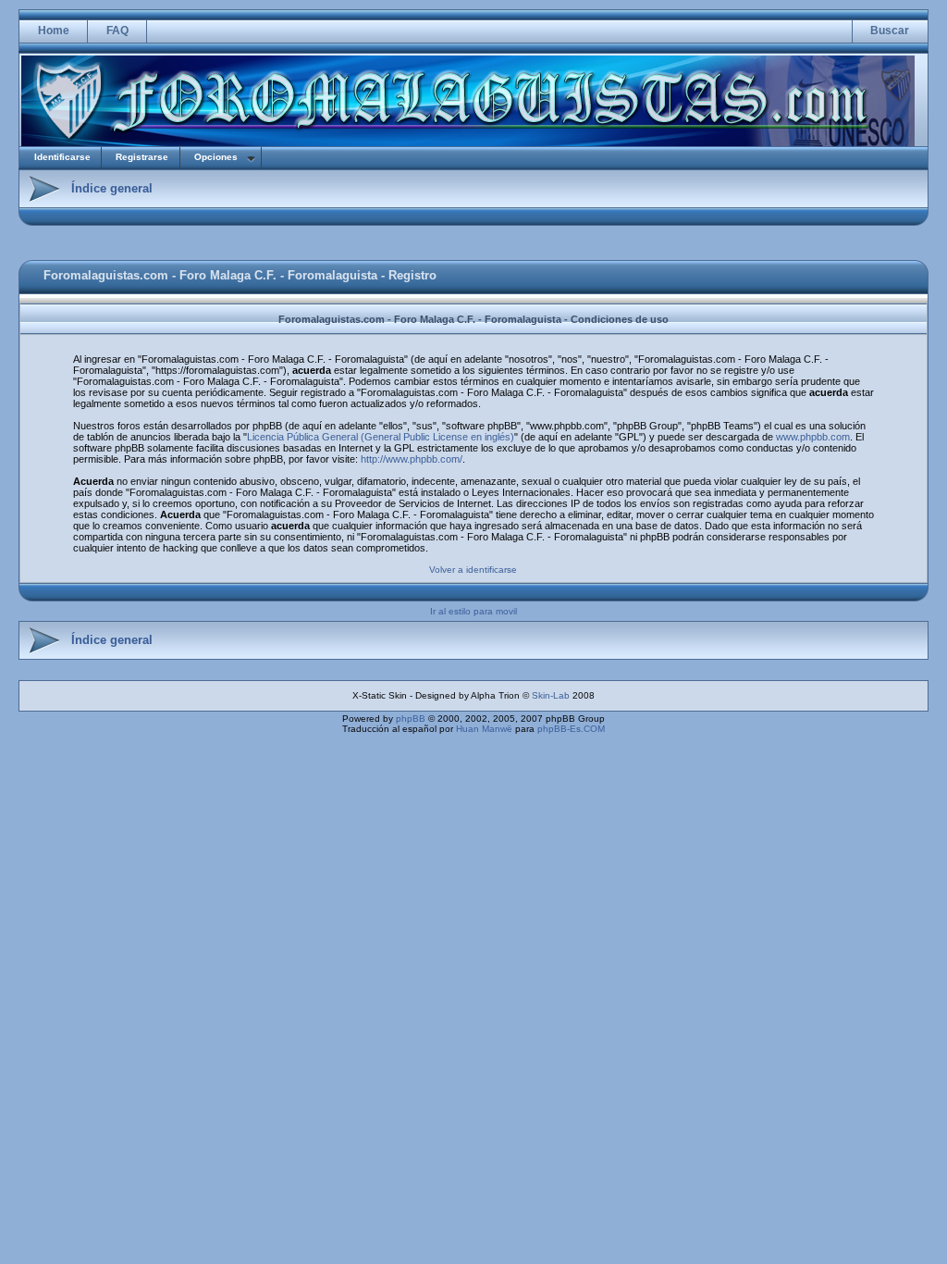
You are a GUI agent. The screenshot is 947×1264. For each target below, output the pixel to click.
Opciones (216, 157)
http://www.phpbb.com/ (411, 459)
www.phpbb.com (813, 436)
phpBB (410, 718)
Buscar (889, 30)
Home (53, 30)
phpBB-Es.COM (571, 729)
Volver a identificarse (473, 569)
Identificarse (62, 157)
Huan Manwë (484, 729)
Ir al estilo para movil (473, 611)
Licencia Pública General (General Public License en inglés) (380, 436)
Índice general (112, 188)
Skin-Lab (551, 695)
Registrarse (142, 157)
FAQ (117, 30)
